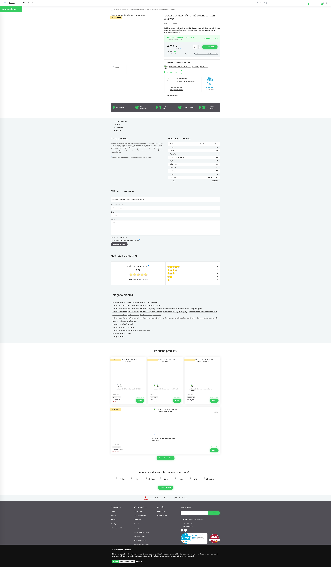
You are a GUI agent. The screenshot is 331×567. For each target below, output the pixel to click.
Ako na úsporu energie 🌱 (50, 3)
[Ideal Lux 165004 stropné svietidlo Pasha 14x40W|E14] (165, 422)
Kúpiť (140, 400)
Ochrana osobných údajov (141, 532)
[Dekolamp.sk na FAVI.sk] (214, 542)
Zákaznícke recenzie (140, 540)
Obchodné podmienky (140, 515)
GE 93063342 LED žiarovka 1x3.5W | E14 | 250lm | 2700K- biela (188, 67)
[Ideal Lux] (150, 480)
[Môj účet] (314, 3)
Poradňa (113, 519)
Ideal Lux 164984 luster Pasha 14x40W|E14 (165, 389)
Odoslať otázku (119, 244)
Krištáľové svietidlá (126, 324)
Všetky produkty (118, 336)
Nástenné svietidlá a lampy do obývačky (203, 312)
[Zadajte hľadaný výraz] (276, 3)
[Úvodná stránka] (112, 9)
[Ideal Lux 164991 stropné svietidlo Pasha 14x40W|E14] (202, 373)
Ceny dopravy (138, 511)
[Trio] (136, 480)
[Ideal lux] (119, 69)
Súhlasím (115, 561)
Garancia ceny (138, 524)
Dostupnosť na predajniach (174, 39)
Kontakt (37, 3)
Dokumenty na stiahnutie (118, 528)
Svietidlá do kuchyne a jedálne (150, 315)
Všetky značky (165, 487)
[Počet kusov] (196, 47)
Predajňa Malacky (162, 515)
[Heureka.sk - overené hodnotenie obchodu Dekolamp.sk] (209, 84)
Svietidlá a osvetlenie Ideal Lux (123, 327)
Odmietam (139, 561)
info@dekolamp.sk (176, 90)
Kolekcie (30, 3)
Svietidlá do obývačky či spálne (151, 305)
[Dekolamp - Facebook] (182, 530)
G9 (217, 154)
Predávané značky (139, 536)
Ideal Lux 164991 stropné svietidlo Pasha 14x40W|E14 (200, 390)
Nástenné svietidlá (121, 9)
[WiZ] (194, 480)
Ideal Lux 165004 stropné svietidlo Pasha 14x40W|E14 (163, 439)
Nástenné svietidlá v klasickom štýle (144, 302)
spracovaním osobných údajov (129, 240)
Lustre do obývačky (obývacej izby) (175, 312)
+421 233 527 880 (176, 87)
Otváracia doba (161, 511)
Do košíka (211, 47)
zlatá (216, 147)
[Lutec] (165, 480)
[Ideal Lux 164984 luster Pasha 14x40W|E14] (165, 373)
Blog (24, 3)
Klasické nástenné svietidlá (136, 9)
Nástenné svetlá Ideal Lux (144, 330)
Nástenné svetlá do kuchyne (129, 321)
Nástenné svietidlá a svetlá (121, 302)
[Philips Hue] (209, 480)
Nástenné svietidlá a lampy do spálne (189, 309)
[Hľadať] (295, 3)
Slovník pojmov (115, 524)
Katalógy (136, 528)
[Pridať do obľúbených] (128, 358)
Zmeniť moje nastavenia (127, 561)
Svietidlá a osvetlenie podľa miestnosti (125, 305)
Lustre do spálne (169, 309)
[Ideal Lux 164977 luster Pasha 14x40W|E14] (128, 373)
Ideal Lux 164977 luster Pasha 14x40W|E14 (128, 389)
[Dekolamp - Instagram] (185, 530)
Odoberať (213, 513)
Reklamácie (137, 519)
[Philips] (121, 480)
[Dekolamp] (11, 3)
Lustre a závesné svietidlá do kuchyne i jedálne (179, 318)
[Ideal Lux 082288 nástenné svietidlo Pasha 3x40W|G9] (135, 38)
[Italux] (180, 480)
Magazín (113, 515)
